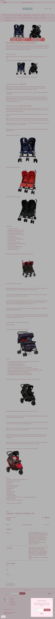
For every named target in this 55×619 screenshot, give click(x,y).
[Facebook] (41, 613)
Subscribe (47, 609)
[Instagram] (42, 613)
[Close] (51, 599)
